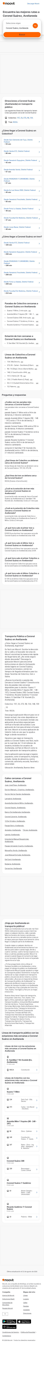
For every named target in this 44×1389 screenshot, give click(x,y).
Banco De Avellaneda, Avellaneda (17, 812)
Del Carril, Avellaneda (13, 859)
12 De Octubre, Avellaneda (15, 821)
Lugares (26, 1299)
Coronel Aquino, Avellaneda (15, 808)
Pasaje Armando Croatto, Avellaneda (19, 846)
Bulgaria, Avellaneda (12, 864)
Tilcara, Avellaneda (30, 830)
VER (29, 311)
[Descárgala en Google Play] (9, 1321)
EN (5, 1314)
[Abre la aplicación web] (9, 1327)
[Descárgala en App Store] (24, 1321)
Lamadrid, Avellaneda (13, 799)
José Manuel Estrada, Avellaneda (17, 855)
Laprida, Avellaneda (12, 835)
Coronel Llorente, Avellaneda (15, 817)
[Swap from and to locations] (35, 25)
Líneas (25, 1295)
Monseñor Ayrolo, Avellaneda (16, 850)
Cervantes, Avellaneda (13, 868)
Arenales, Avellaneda (13, 830)
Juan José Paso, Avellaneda (15, 785)
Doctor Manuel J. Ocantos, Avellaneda (19, 790)
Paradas (26, 1306)
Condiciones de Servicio (10, 1332)
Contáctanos (6, 1336)
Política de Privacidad (28, 1332)
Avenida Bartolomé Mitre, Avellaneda (19, 803)
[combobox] (22, 24)
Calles (25, 1303)
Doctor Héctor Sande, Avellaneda (17, 794)
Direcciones (27, 1313)
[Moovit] (9, 3)
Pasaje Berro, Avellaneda (14, 826)
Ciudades (26, 1310)
